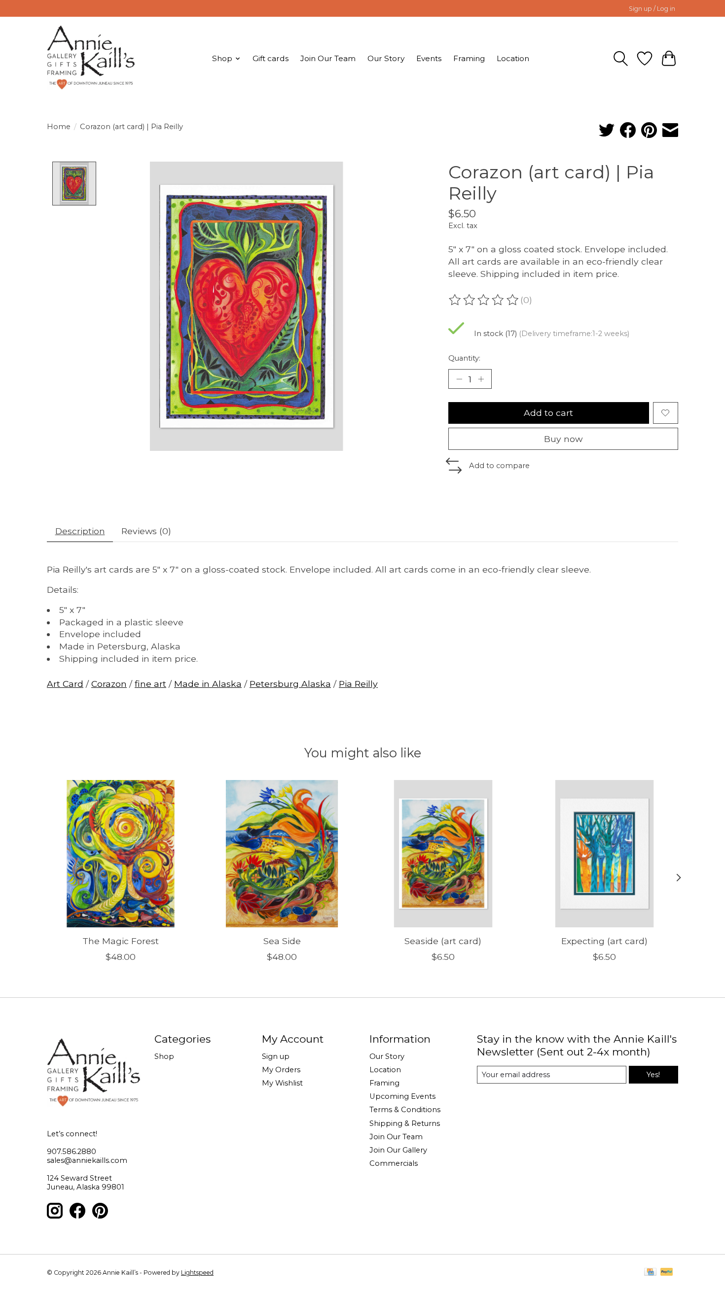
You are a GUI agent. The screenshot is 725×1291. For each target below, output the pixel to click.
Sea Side (282, 941)
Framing (469, 58)
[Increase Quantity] (481, 379)
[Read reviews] (484, 300)
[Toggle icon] (620, 58)
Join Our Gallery (398, 1150)
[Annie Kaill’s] (91, 58)
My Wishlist (282, 1083)
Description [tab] (80, 531)
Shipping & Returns (404, 1123)
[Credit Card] (650, 1272)
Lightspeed (197, 1272)
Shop (164, 1056)
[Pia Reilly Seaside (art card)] (443, 853)
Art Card (65, 684)
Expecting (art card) (604, 941)
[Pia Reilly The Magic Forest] (120, 853)
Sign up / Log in (652, 8)
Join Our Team (328, 58)
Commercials (393, 1163)
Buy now (563, 439)
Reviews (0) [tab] (146, 531)
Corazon (109, 684)
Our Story (385, 58)
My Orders (281, 1069)
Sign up (276, 1056)
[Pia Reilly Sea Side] (282, 853)
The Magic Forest (120, 941)
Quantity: (464, 358)
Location (513, 58)
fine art (150, 684)
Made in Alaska (208, 684)
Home (59, 126)
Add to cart (548, 413)
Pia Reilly (358, 684)
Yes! (653, 1074)
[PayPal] (666, 1272)
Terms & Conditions (404, 1109)
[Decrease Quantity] (459, 379)
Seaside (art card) (442, 941)
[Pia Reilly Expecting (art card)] (604, 853)
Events (428, 58)
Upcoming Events (402, 1096)
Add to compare (499, 465)
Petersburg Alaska (290, 684)
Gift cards (271, 58)
